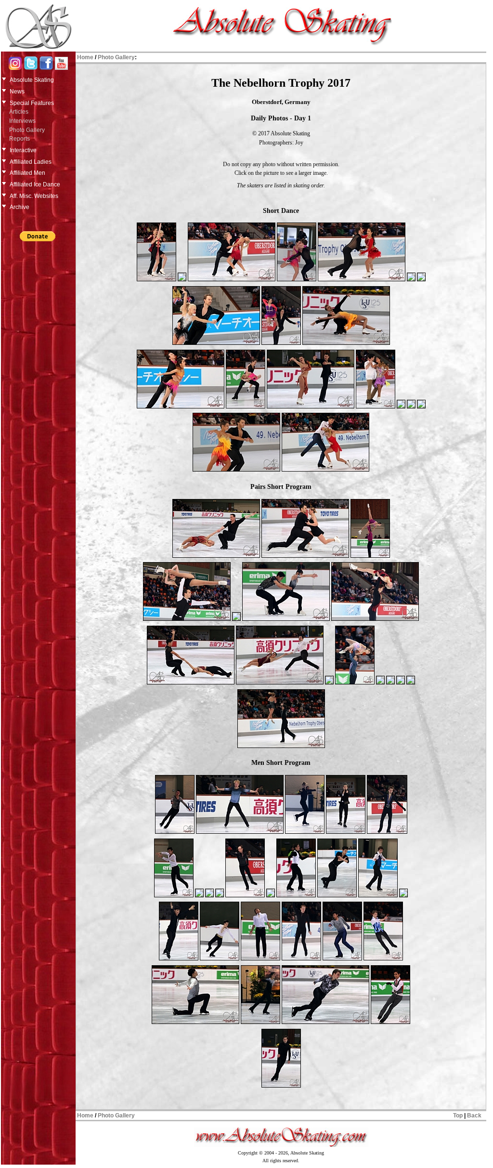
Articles (18, 111)
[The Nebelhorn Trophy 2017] (156, 280)
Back (474, 1115)
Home (85, 57)
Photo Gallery (27, 130)
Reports (19, 138)
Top (458, 1115)
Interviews (22, 121)
